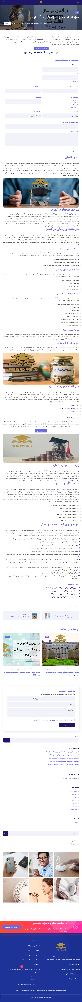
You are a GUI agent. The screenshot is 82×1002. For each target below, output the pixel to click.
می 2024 (74, 800)
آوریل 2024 (74, 803)
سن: (76, 111)
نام (77, 73)
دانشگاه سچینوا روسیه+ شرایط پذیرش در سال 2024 (64, 755)
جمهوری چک (73, 107)
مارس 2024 (74, 806)
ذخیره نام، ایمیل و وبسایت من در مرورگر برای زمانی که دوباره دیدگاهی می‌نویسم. (52, 720)
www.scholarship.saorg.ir (22, 990)
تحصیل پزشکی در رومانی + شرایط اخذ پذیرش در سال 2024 (62, 588)
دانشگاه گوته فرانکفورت (73, 418)
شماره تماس (74, 87)
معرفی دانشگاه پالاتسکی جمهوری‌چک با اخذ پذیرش (62, 672)
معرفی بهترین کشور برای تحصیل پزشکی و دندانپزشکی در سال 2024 (22, 673)
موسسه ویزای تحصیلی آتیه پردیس (29, 23)
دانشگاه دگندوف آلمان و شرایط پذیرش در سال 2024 (64, 761)
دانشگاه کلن (76, 415)
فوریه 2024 (74, 810)
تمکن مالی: (37, 111)
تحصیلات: (38, 97)
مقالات (77, 12)
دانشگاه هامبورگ (74, 406)
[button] (4, 2)
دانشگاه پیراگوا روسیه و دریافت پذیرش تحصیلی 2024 (63, 758)
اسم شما (75, 65)
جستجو (77, 736)
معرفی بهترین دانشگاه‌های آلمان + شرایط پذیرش (65, 597)
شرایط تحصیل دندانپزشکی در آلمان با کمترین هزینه (64, 591)
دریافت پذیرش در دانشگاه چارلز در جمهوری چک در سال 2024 (61, 752)
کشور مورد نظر (73, 97)
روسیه (74, 104)
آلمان (75, 102)
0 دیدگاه (14, 23)
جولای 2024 (74, 794)
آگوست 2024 (73, 791)
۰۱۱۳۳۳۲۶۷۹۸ (33, 977)
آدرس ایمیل (38, 87)
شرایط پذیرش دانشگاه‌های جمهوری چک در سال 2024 (64, 594)
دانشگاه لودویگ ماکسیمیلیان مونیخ (69, 409)
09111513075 (32, 980)
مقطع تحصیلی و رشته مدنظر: (70, 122)
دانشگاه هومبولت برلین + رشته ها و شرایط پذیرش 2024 (63, 764)
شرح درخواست (74, 131)
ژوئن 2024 (74, 797)
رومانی (74, 100)
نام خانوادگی (75, 82)
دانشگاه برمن (75, 412)
